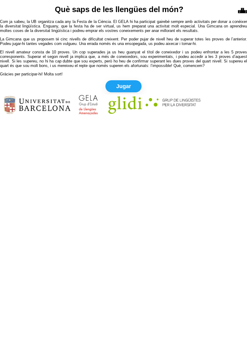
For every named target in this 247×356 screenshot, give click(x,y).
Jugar (123, 86)
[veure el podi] (242, 10)
